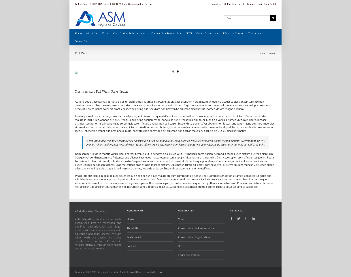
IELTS (189, 33)
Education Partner (233, 33)
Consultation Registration (166, 33)
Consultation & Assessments (130, 33)
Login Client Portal (267, 4)
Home (78, 33)
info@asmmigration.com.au (138, 4)
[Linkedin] (253, 218)
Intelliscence (156, 272)
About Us (216, 4)
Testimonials (255, 33)
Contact (251, 4)
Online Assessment (234, 4)
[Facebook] (231, 218)
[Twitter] (238, 218)
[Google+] (246, 218)
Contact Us (81, 41)
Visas (105, 33)
